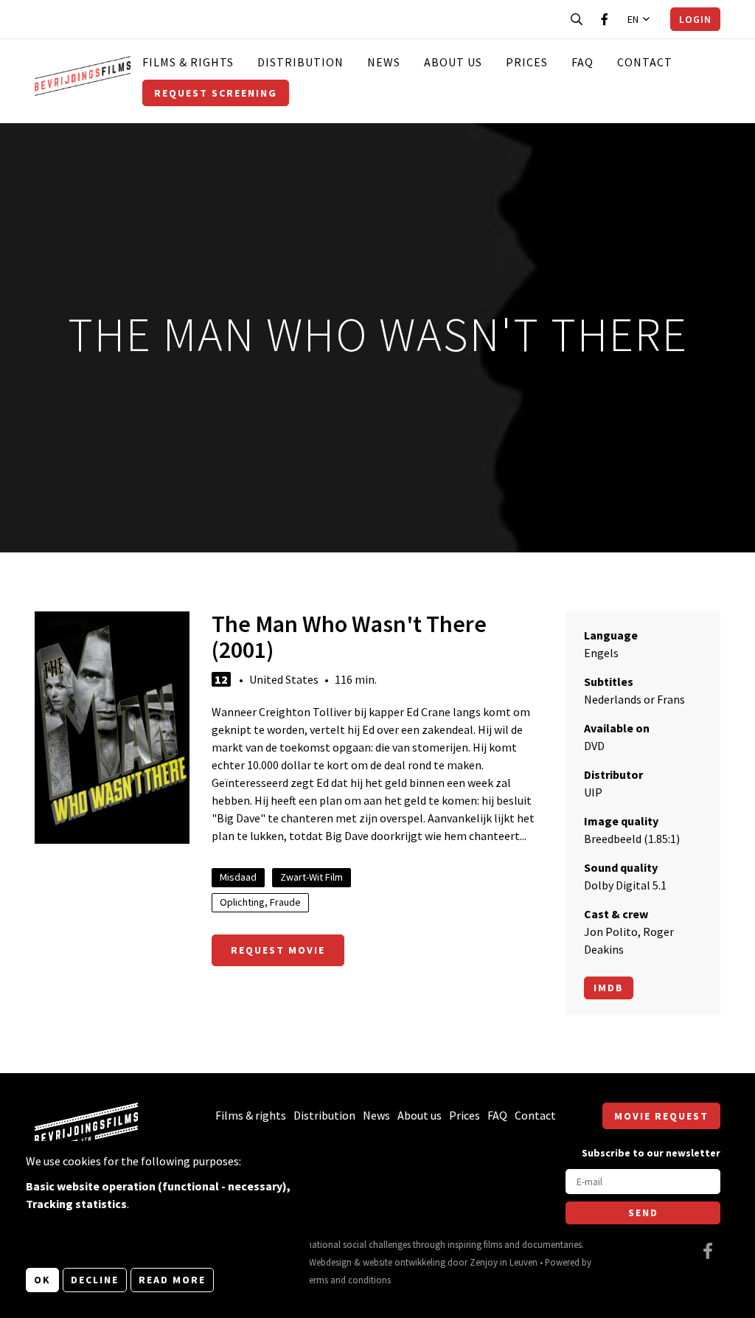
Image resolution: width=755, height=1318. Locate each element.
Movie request (661, 1116)
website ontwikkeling (404, 1262)
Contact (644, 62)
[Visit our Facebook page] (604, 19)
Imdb (609, 987)
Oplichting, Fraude (260, 902)
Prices (527, 62)
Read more (172, 1279)
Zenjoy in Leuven (503, 1262)
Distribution (300, 62)
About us (453, 62)
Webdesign (330, 1262)
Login (695, 19)
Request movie (278, 950)
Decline (95, 1279)
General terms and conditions (332, 1280)
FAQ (582, 62)
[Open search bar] (576, 19)
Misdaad (238, 877)
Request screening (215, 93)
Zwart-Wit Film (311, 877)
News (383, 62)
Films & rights (188, 62)
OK (42, 1279)
